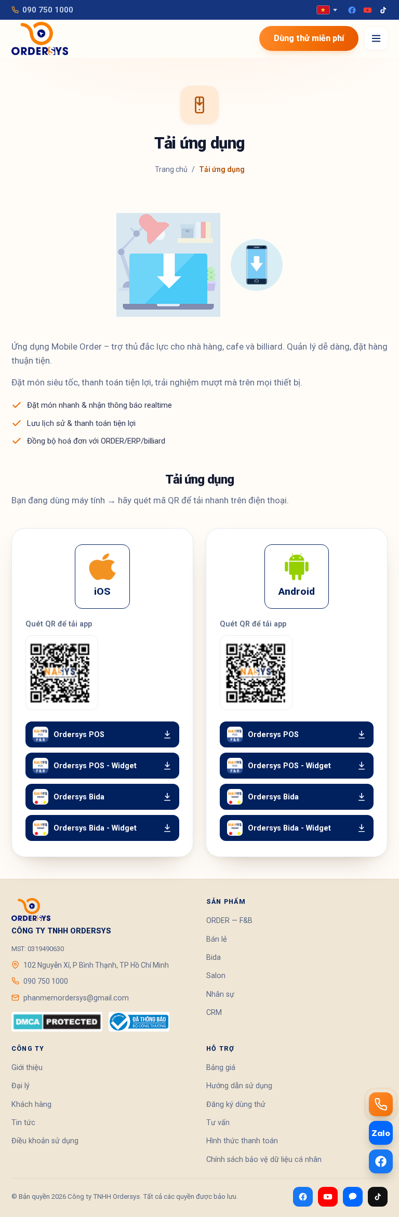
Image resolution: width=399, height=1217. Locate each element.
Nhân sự (220, 994)
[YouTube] (367, 10)
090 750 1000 (47, 10)
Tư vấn (218, 1122)
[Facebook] (352, 10)
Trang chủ (171, 169)
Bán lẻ (216, 939)
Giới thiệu (27, 1067)
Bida (213, 957)
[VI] (326, 10)
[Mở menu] (376, 38)
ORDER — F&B (229, 920)
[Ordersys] (39, 38)
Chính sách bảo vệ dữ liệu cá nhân (264, 1159)
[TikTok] (383, 10)
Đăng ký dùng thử (235, 1104)
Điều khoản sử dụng (44, 1140)
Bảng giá (220, 1067)
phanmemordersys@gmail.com (76, 998)
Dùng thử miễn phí (309, 38)
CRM (214, 1012)
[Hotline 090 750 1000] (381, 1104)
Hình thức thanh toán (242, 1140)
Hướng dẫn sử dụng (239, 1085)
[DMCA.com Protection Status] (56, 1022)
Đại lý (20, 1085)
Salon (215, 975)
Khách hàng (31, 1104)
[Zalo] (353, 1197)
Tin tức (23, 1122)
